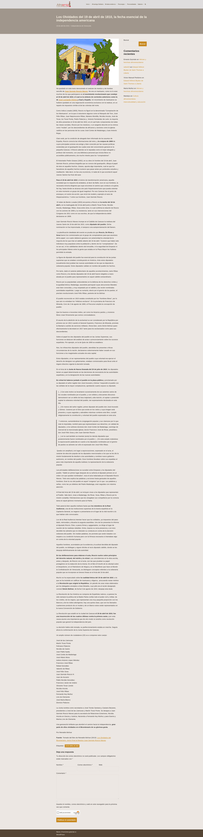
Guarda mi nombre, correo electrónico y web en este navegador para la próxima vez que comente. (86, 805)
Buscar (126, 40)
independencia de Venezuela (81, 26)
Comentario (61, 773)
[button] (125, 4)
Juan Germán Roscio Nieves (76, 91)
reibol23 (127, 67)
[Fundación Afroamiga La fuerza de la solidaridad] (63, 4)
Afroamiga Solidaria (97, 4)
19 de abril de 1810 (72, 746)
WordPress (60, 834)
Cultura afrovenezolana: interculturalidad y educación (134, 99)
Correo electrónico (85, 765)
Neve (58, 832)
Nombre (59, 765)
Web (100, 765)
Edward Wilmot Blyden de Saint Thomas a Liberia (134, 70)
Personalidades (131, 4)
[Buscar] (145, 4)
